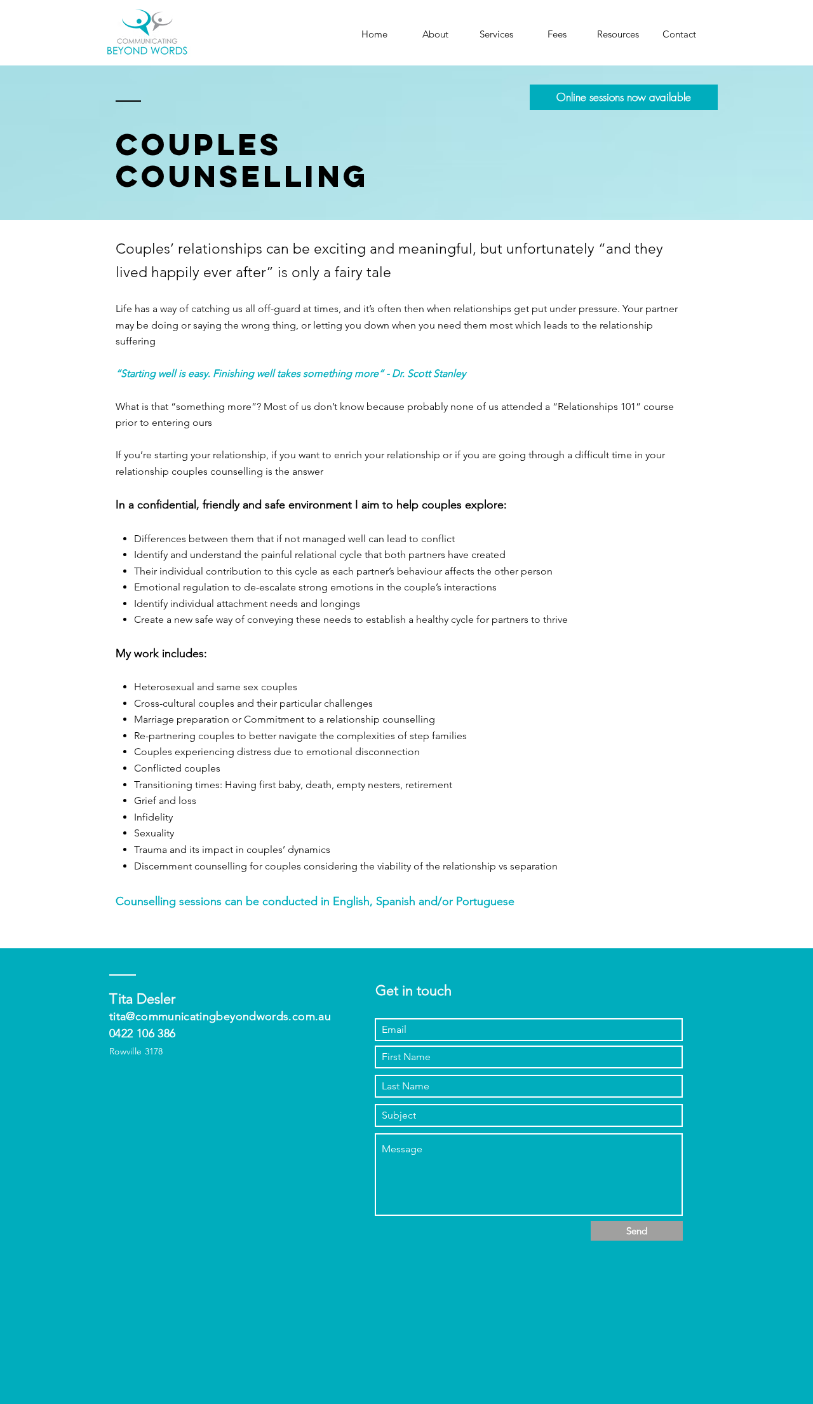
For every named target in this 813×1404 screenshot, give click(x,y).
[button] (496, 34)
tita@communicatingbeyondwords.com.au (220, 1016)
